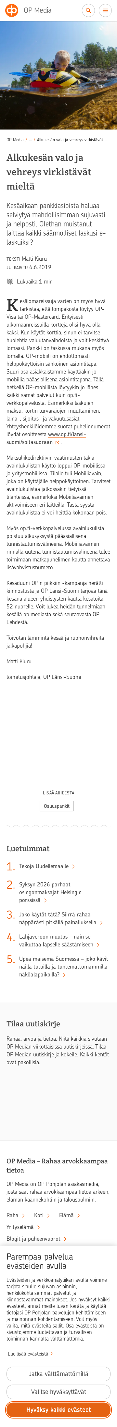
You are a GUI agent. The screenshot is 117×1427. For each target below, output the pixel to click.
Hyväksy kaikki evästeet (58, 1410)
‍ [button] (30, 139)
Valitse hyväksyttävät (58, 1392)
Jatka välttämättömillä (58, 1374)
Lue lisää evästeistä (28, 1354)
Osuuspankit (57, 806)
